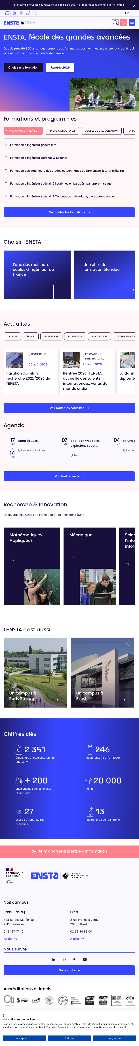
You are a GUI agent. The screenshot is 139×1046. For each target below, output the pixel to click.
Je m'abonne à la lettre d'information (72, 851)
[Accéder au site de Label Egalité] (116, 1000)
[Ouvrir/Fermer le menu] (132, 22)
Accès (8, 938)
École (31, 336)
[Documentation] (14, 13)
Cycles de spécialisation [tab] (101, 130)
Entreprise (51, 336)
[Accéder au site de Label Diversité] (130, 1000)
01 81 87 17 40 (13, 931)
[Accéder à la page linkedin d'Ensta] (53, 959)
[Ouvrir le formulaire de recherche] (115, 22)
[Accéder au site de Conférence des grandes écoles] (22, 1000)
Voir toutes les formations (67, 212)
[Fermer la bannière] (134, 5)
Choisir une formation (23, 67)
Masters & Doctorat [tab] (62, 130)
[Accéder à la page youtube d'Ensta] (85, 959)
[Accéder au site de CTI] (9, 1000)
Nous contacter (69, 970)
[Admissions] (21, 13)
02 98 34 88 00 (81, 931)
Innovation (99, 336)
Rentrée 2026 (60, 67)
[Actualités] (7, 13)
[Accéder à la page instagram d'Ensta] (64, 959)
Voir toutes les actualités (67, 408)
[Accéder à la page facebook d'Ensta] (74, 959)
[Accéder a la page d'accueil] (19, 23)
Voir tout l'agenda (67, 476)
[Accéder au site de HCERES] (49, 1000)
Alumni (12, 336)
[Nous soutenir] (28, 13)
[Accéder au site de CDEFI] (36, 1000)
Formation (75, 336)
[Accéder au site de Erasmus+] (76, 1000)
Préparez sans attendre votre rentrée (102, 4)
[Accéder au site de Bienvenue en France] (63, 1000)
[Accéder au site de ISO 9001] (89, 1000)
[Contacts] (35, 13)
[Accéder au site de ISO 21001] (103, 1000)
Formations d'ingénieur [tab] (23, 130)
